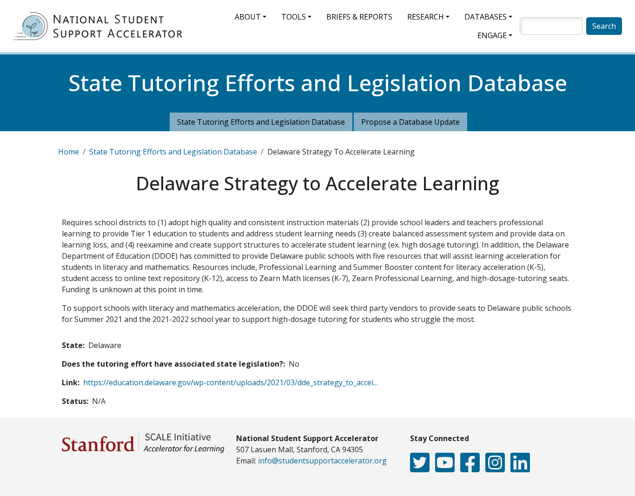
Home (68, 152)
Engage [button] (492, 35)
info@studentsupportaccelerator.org (322, 461)
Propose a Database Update (410, 122)
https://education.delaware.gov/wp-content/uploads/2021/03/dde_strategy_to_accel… (230, 382)
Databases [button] (485, 17)
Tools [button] (293, 17)
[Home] (101, 26)
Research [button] (425, 17)
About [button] (248, 17)
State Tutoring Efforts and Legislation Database (261, 122)
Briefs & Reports (359, 17)
